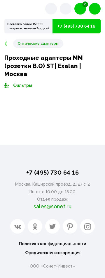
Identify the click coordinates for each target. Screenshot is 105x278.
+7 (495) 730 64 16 (76, 26)
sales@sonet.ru (52, 206)
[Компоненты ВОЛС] (8, 43)
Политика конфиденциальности (52, 243)
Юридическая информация (52, 252)
